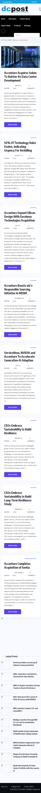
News (3, 19)
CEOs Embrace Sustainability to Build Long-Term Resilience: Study (18, 498)
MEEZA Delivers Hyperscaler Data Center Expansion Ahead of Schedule (26, 745)
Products (17, 26)
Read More (12, 125)
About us (4, 787)
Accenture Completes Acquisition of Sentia (17, 565)
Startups (27, 26)
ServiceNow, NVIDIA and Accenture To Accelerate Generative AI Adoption (19, 356)
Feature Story (25, 19)
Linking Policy (15, 787)
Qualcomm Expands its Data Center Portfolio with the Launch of (26, 768)
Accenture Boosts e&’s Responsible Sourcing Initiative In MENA (18, 289)
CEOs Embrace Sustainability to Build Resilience (17, 429)
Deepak (6, 88)
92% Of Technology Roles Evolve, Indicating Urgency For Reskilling (20, 146)
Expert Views (6, 26)
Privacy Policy (29, 787)
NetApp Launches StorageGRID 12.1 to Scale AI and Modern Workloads (25, 722)
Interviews (12, 19)
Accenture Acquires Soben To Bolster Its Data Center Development (20, 76)
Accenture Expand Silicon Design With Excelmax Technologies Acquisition (19, 216)
